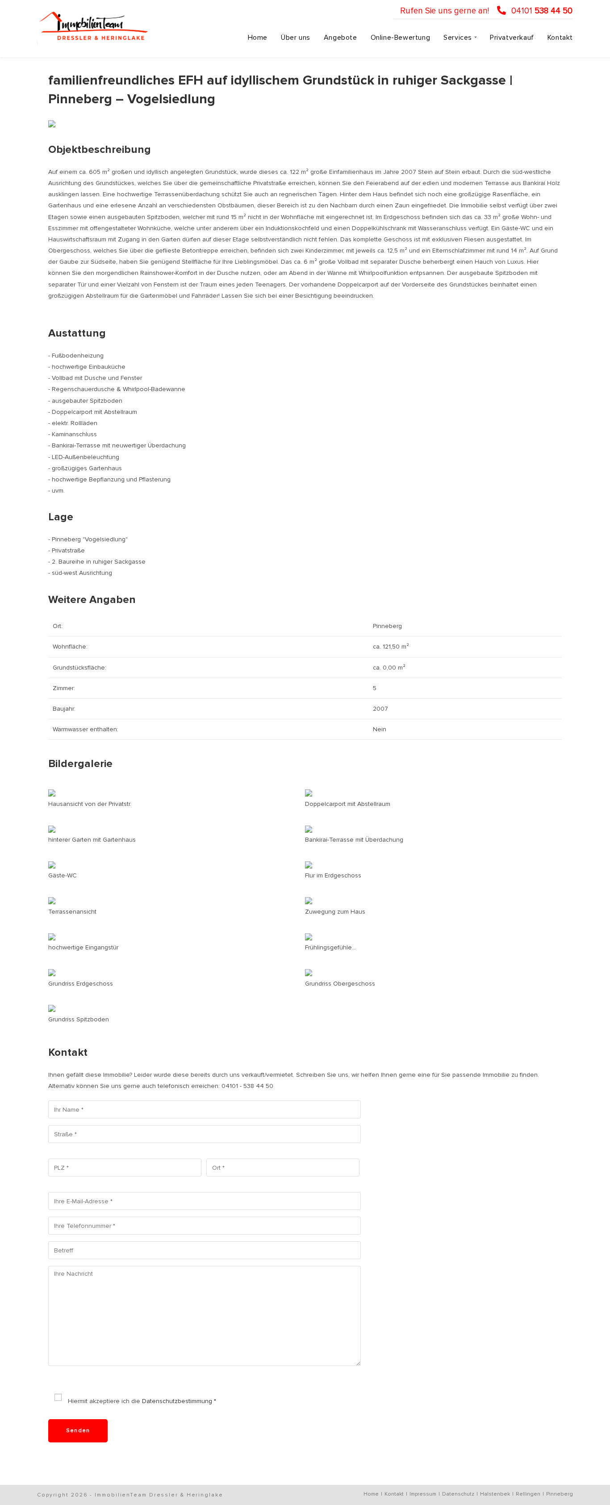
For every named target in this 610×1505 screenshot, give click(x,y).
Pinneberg (559, 1494)
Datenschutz (458, 1494)
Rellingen (528, 1494)
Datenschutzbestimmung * (179, 1401)
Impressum (422, 1494)
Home (371, 1494)
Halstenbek (495, 1494)
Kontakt (394, 1494)
